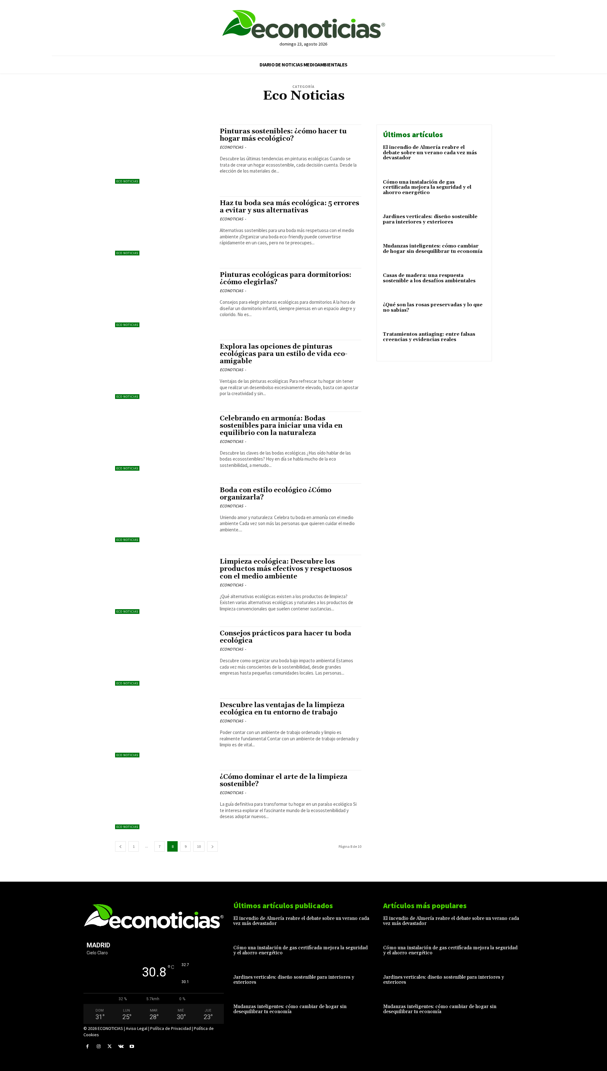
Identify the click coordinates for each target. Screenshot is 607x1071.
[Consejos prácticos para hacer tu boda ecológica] (164, 656)
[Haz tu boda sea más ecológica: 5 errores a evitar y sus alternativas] (164, 225)
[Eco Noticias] (303, 24)
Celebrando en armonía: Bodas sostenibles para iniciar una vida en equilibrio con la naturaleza (281, 425)
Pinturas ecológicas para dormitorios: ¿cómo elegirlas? (285, 278)
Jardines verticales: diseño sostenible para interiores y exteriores (430, 219)
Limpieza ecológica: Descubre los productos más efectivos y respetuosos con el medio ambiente (286, 569)
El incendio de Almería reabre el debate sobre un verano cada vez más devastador (430, 152)
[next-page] (212, 846)
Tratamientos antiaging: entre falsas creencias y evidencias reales (429, 337)
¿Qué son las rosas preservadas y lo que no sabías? (432, 307)
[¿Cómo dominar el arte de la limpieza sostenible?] (164, 799)
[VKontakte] (121, 1046)
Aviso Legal (136, 1028)
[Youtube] (132, 1046)
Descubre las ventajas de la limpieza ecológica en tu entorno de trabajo (282, 709)
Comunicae (289, 107)
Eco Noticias (314, 107)
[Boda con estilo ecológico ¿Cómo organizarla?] (164, 512)
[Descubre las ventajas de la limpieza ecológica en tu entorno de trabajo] (164, 727)
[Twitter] (109, 1046)
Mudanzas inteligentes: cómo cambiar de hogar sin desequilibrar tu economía (432, 248)
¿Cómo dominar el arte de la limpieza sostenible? (283, 780)
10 (199, 846)
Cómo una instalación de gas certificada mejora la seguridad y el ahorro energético (427, 187)
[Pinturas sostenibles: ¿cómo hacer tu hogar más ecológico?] (164, 154)
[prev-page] (120, 846)
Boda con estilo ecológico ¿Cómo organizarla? (275, 494)
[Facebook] (87, 1046)
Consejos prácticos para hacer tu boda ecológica (285, 637)
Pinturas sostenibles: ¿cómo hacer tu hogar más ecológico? (283, 135)
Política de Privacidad (170, 1028)
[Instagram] (98, 1046)
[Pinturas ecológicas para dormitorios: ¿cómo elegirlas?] (164, 297)
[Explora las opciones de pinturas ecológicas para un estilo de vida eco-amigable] (164, 369)
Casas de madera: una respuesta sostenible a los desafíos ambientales (429, 278)
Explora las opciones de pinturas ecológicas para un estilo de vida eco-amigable (283, 354)
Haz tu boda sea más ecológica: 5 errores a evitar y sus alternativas (289, 207)
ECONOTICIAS (231, 147)
